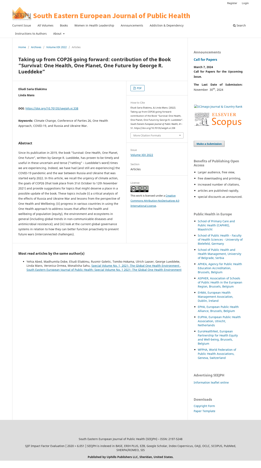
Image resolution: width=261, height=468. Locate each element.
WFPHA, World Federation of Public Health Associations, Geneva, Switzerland (217, 354)
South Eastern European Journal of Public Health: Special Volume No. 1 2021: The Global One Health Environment (104, 270)
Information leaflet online (211, 382)
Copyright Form (204, 406)
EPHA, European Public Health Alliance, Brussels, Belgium (218, 309)
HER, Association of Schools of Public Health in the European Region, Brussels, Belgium (220, 282)
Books (64, 25)
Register (232, 3)
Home (22, 47)
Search (241, 25)
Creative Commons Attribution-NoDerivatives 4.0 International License (154, 201)
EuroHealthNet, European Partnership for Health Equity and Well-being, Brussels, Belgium (218, 337)
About (57, 33)
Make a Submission (209, 144)
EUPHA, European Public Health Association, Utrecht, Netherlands (219, 321)
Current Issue (21, 25)
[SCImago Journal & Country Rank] (218, 106)
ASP (200, 278)
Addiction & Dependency (167, 25)
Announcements (132, 25)
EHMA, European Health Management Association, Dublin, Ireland (215, 297)
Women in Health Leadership (94, 25)
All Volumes (45, 25)
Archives (36, 47)
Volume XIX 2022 (56, 47)
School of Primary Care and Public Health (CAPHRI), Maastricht (216, 225)
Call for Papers (205, 59)
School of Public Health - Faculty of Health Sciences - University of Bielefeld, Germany (220, 239)
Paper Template (204, 411)
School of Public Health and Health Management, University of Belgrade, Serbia (219, 254)
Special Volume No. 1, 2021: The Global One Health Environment (135, 266)
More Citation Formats (147, 135)
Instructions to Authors (31, 33)
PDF (139, 88)
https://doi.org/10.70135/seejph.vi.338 (51, 108)
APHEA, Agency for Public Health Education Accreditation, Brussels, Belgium (220, 268)
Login (245, 3)
